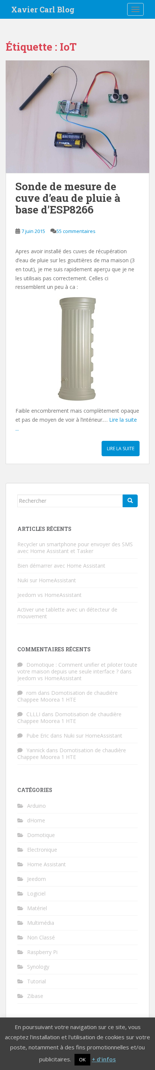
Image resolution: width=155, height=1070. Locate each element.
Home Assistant (46, 864)
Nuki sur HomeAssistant (46, 580)
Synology (38, 966)
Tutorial (36, 981)
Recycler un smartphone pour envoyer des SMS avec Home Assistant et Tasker (75, 548)
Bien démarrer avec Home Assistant (61, 565)
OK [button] (82, 1059)
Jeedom (36, 878)
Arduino (36, 805)
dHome (36, 820)
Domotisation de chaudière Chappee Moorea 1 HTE (67, 696)
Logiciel (36, 893)
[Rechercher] (130, 500)
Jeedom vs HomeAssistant (49, 594)
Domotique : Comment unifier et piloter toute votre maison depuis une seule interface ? (77, 668)
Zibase (35, 995)
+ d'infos (104, 1059)
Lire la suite (120, 448)
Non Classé (41, 937)
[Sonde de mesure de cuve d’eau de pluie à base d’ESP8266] (77, 116)
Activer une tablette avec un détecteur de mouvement (67, 613)
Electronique (42, 849)
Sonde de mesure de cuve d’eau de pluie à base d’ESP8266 (67, 197)
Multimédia (40, 922)
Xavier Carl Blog (42, 9)
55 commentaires (76, 231)
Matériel (37, 908)
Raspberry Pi (42, 952)
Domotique (41, 835)
